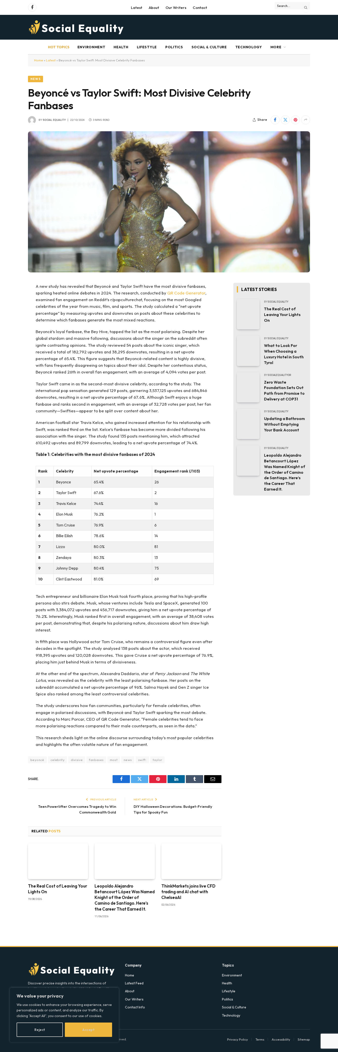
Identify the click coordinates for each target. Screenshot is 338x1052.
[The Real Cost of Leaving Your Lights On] (58, 861)
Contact (200, 7)
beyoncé (37, 760)
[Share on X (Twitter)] (285, 119)
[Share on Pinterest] (295, 119)
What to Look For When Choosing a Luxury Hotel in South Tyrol (284, 354)
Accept (88, 1029)
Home (38, 60)
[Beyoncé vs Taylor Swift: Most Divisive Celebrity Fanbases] (169, 201)
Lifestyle (147, 47)
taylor (157, 760)
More (276, 47)
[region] (64, 1015)
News (35, 79)
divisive (77, 760)
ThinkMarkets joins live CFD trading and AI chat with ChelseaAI (188, 891)
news (128, 760)
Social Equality (54, 120)
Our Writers (176, 7)
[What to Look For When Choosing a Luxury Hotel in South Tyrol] (248, 351)
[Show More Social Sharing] (305, 119)
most (114, 760)
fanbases (96, 760)
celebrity (57, 760)
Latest (136, 7)
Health (121, 47)
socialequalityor (279, 375)
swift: (142, 760)
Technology (248, 47)
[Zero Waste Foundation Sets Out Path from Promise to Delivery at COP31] (248, 387)
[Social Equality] (76, 27)
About (154, 7)
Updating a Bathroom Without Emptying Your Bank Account (284, 424)
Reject (39, 1029)
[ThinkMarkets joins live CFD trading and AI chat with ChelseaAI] (191, 861)
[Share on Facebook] (275, 119)
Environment (91, 47)
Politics (174, 47)
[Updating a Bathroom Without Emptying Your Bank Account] (248, 424)
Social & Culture (209, 47)
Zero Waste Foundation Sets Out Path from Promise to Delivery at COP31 (284, 391)
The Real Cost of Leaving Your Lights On (57, 888)
